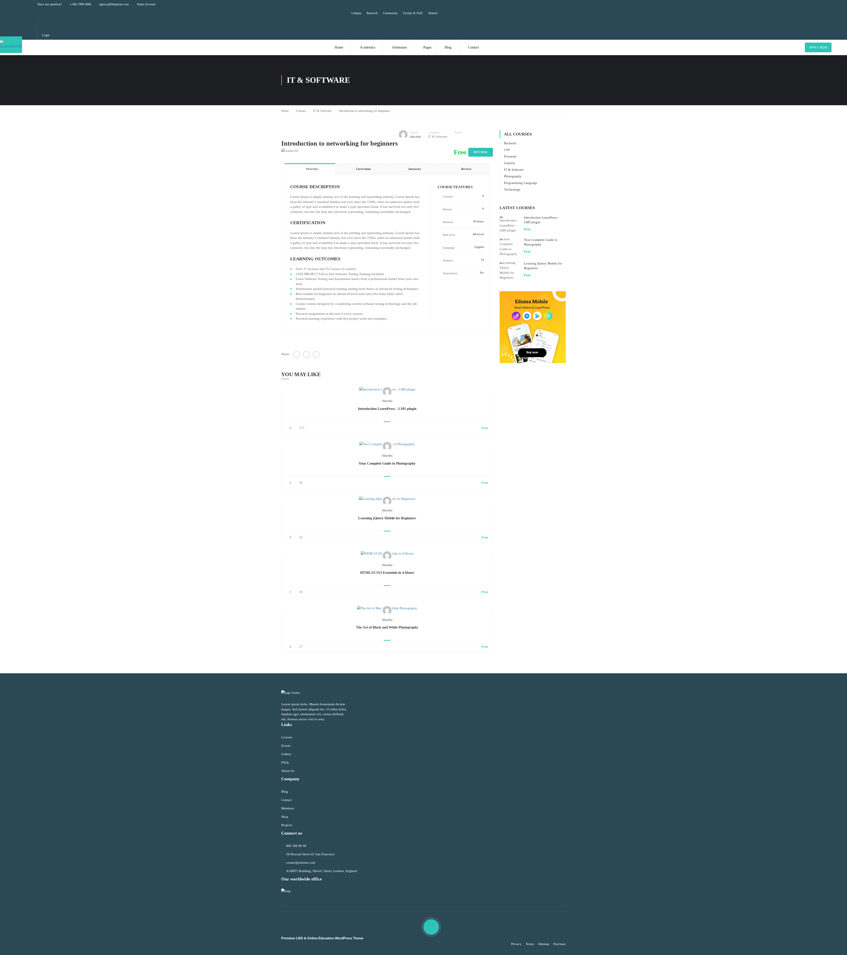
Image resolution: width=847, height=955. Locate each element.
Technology (512, 189)
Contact (473, 47)
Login (46, 35)
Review (458, 132)
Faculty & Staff (413, 13)
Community (390, 13)
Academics (367, 47)
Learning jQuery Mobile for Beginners (387, 518)
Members (287, 808)
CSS (507, 150)
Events (285, 745)
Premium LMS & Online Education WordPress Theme (322, 938)
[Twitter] (306, 354)
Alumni (432, 13)
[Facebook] (296, 354)
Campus (356, 13)
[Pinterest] (316, 354)
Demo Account (146, 4)
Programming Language (520, 183)
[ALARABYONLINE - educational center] (11, 44)
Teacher (414, 132)
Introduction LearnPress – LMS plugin (387, 409)
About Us (287, 771)
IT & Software (322, 111)
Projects (286, 825)
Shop (284, 816)
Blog (448, 47)
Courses (301, 111)
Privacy (516, 944)
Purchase (559, 944)
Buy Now (480, 152)
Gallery (286, 754)
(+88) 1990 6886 (80, 4)
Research (372, 13)
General (509, 163)
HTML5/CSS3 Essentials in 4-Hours (387, 572)
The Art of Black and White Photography (387, 627)
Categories (434, 132)
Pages (427, 47)
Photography (513, 176)
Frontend (510, 156)
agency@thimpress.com (114, 4)
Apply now (818, 47)
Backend (510, 143)
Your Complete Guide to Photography (387, 463)
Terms (530, 944)
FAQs (285, 762)
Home (339, 47)
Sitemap (543, 944)
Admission (399, 47)
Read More (387, 389)
